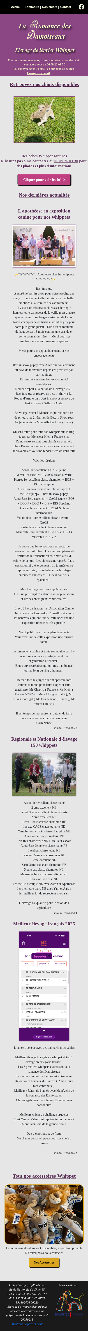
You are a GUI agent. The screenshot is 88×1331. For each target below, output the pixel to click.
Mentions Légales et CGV (27, 1324)
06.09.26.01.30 (66, 161)
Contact (65, 7)
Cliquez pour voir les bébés (44, 180)
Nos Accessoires (44, 1262)
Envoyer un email (38, 73)
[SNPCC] (69, 1317)
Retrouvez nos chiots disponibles (44, 84)
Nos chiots (49, 7)
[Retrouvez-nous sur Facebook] (81, 7)
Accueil (16, 7)
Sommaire (32, 7)
